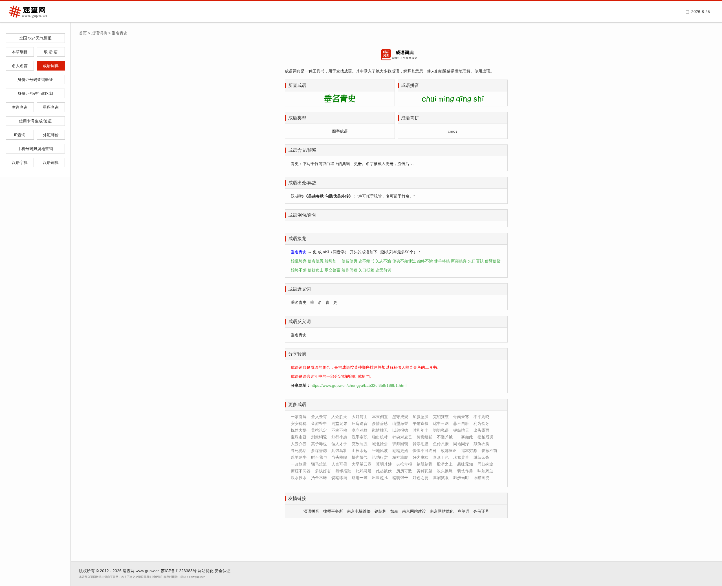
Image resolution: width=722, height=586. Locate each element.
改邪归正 (449, 450)
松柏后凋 (485, 437)
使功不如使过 (404, 261)
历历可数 (404, 471)
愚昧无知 (465, 464)
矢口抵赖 (366, 270)
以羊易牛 (299, 457)
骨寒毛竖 (420, 444)
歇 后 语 (51, 52)
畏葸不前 (489, 450)
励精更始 (400, 450)
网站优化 (205, 571)
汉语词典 (51, 162)
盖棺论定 (319, 430)
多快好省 (323, 471)
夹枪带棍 (404, 464)
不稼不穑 (339, 430)
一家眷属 (299, 416)
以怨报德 (400, 430)
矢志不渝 (383, 261)
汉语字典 (20, 162)
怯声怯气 (359, 457)
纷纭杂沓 (481, 457)
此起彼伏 (384, 471)
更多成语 (297, 404)
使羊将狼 (442, 261)
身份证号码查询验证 (35, 79)
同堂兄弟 (339, 423)
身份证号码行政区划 (35, 93)
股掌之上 (445, 464)
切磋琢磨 (339, 477)
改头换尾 (445, 471)
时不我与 (319, 457)
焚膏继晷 (424, 437)
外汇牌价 (51, 135)
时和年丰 (420, 430)
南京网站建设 (414, 511)
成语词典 (51, 65)
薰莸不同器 (301, 471)
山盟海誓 (400, 423)
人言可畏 (339, 464)
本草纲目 (20, 52)
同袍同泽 (461, 444)
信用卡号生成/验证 (35, 121)
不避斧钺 (445, 437)
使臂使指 (493, 261)
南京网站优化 (442, 511)
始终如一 (332, 261)
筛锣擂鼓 (343, 471)
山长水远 (359, 450)
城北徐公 (380, 444)
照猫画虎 (481, 477)
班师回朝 (400, 444)
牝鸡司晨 (363, 471)
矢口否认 (476, 261)
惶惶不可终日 (424, 450)
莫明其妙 (384, 464)
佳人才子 (339, 444)
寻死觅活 (299, 450)
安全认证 (222, 571)
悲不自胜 (461, 423)
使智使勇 (349, 261)
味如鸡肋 (485, 471)
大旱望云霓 (361, 464)
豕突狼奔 (459, 261)
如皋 (394, 511)
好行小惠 (339, 437)
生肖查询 (20, 107)
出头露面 (481, 430)
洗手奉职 (359, 437)
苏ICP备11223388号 (179, 571)
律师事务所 (333, 511)
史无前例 (383, 270)
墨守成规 (400, 416)
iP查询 (19, 135)
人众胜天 (339, 416)
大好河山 (359, 416)
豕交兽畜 (332, 270)
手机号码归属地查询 (35, 148)
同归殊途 (485, 464)
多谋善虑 (319, 450)
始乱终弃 (299, 261)
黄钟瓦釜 (424, 471)
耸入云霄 (319, 416)
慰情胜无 (380, 430)
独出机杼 (380, 437)
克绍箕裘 (441, 416)
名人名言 (20, 65)
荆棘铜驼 (319, 437)
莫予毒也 (319, 444)
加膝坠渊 (420, 416)
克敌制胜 (359, 444)
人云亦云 (299, 444)
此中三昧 (441, 423)
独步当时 (461, 477)
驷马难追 (319, 464)
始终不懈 (299, 270)
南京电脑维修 (359, 511)
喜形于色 (441, 457)
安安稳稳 (299, 423)
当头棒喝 (339, 457)
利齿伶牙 (481, 423)
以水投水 (299, 477)
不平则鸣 (481, 416)
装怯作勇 (465, 471)
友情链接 (297, 498)
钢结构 (380, 511)
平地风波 (380, 450)
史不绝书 (366, 261)
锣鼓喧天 (461, 430)
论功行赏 (380, 457)
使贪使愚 (315, 261)
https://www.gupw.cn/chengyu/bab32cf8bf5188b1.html (358, 385)
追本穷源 (469, 450)
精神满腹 (400, 457)
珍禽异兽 (461, 457)
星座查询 (51, 107)
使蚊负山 (315, 270)
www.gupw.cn (148, 571)
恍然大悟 (299, 430)
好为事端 (420, 457)
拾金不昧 (319, 477)
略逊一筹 (359, 477)
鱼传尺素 (441, 444)
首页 (83, 33)
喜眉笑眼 (441, 477)
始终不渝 (425, 261)
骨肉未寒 (461, 416)
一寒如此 (465, 437)
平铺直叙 (420, 423)
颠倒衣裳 (481, 444)
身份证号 (481, 511)
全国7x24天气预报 (35, 38)
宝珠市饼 (299, 437)
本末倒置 (380, 416)
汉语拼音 (311, 511)
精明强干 (400, 477)
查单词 (463, 511)
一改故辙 (299, 464)
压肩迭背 (359, 423)
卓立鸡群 (359, 430)
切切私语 (441, 430)
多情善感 (380, 423)
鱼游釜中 (319, 423)
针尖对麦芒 (402, 437)
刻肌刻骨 (424, 464)
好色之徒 (420, 477)
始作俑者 (349, 270)
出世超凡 (380, 477)
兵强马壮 (339, 450)
